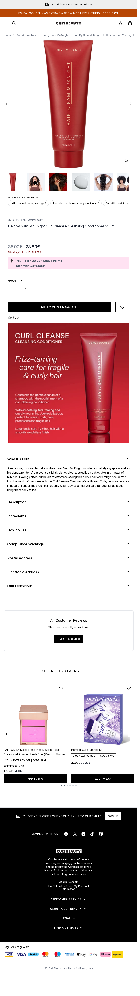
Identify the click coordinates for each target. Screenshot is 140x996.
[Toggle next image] (131, 104)
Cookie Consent (68, 881)
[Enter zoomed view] (126, 160)
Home (8, 35)
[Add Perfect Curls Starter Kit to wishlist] (128, 688)
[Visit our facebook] (66, 834)
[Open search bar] (13, 23)
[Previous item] (6, 734)
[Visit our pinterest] (101, 834)
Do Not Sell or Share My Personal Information (68, 887)
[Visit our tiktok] (92, 834)
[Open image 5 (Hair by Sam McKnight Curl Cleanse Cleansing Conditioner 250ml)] (126, 182)
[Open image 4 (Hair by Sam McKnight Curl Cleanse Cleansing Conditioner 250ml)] (103, 182)
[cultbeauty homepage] (68, 23)
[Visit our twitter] (74, 834)
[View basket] (130, 23)
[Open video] (36, 182)
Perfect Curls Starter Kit (87, 749)
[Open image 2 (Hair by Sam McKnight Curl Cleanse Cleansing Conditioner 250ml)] (58, 182)
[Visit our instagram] (83, 834)
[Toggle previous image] (6, 104)
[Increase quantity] (37, 289)
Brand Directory (26, 35)
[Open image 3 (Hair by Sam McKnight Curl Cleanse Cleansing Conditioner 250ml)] (81, 182)
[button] (68, 237)
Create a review (68, 638)
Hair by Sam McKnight (55, 35)
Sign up (113, 816)
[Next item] (131, 734)
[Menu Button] (4, 23)
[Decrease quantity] (13, 289)
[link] (120, 23)
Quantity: (15, 280)
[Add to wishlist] (122, 307)
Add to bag (35, 778)
